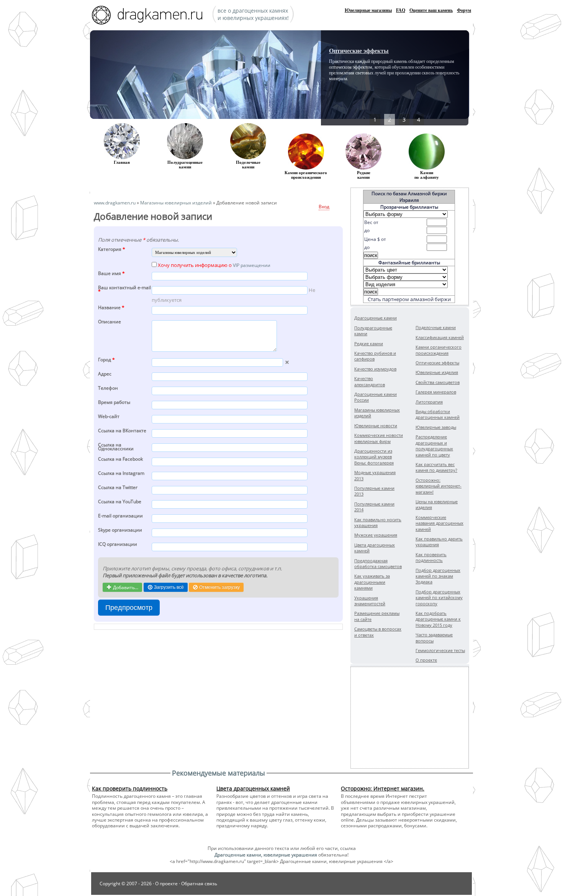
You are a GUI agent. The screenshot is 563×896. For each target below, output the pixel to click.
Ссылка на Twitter (117, 487)
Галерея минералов (436, 392)
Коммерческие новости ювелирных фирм (378, 438)
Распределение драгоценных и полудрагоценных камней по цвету (434, 445)
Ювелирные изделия (437, 372)
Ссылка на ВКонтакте (122, 430)
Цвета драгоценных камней (253, 788)
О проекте (426, 660)
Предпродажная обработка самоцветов (378, 563)
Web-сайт (108, 416)
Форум (464, 10)
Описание (109, 322)
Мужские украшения (375, 535)
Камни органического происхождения (439, 350)
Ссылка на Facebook (120, 459)
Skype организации (120, 530)
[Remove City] (287, 362)
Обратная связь (199, 883)
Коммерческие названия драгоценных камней (439, 523)
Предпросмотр (128, 607)
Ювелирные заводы (436, 427)
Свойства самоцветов (438, 382)
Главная (122, 162)
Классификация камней (440, 337)
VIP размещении (251, 265)
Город (106, 359)
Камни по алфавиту (426, 175)
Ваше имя (111, 273)
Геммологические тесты (440, 650)
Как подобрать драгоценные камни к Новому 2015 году (438, 619)
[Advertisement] (409, 718)
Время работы (114, 402)
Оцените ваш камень (431, 10)
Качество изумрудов (375, 369)
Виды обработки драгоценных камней (438, 414)
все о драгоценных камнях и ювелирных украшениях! (253, 14)
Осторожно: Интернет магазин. (382, 788)
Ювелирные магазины (368, 10)
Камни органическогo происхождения (306, 175)
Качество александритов (369, 381)
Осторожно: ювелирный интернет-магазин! (439, 486)
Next (437, 76)
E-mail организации (120, 516)
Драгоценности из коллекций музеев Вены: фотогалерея (374, 457)
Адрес (104, 374)
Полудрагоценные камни (185, 164)
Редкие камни (363, 175)
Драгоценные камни (375, 318)
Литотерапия (429, 402)
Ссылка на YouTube (119, 501)
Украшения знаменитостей (369, 600)
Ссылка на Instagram (121, 473)
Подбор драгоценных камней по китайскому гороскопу (439, 597)
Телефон (108, 388)
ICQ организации (117, 544)
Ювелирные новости (375, 425)
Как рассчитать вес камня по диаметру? (436, 467)
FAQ (400, 10)
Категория (111, 249)
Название (111, 307)
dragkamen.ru (149, 16)
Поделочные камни (248, 164)
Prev (352, 76)
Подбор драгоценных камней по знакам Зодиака (438, 576)
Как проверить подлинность (431, 557)
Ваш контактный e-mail (124, 290)
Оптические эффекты (359, 51)
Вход (324, 206)
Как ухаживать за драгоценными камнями (372, 582)
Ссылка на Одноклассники (116, 447)
